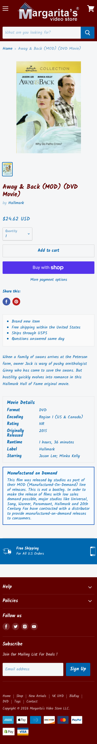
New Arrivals (37, 696)
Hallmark (16, 203)
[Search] (87, 33)
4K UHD (58, 696)
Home (7, 48)
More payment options (48, 280)
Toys (17, 701)
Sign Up (78, 669)
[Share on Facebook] (6, 301)
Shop (19, 696)
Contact (32, 701)
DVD (6, 701)
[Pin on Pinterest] (16, 301)
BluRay (74, 696)
